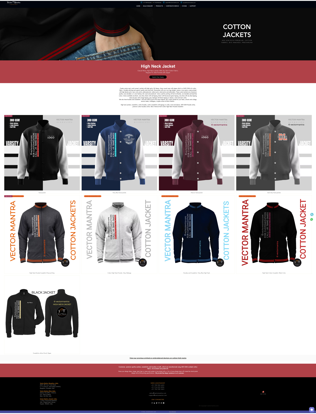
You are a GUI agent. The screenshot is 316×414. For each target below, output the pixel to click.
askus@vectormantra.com (189, 2)
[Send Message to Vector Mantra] (312, 219)
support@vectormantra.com (172, 2)
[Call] (141, 2)
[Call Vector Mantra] (312, 214)
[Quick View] (119, 233)
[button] (160, 6)
